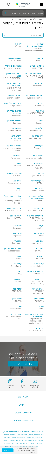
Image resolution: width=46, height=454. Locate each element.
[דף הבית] (23, 4)
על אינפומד (22, 396)
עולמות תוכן (32, 19)
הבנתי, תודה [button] (7, 450)
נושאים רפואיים (22, 412)
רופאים (22, 404)
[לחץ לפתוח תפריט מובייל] (41, 4)
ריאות (25, 19)
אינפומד (41, 19)
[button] (9, 4)
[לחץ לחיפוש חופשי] (4, 13)
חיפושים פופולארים (22, 420)
